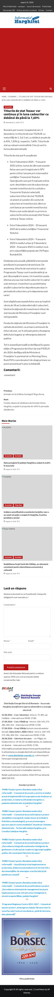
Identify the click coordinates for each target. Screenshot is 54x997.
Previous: (24, 392)
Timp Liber (18, 505)
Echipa (41, 10)
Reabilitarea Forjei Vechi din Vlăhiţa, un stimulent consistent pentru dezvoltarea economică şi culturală (26, 567)
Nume (7, 641)
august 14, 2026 (11, 469)
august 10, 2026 (11, 574)
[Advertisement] (27, 56)
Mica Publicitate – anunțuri (14, 6)
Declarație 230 (9, 10)
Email (31, 641)
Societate (18, 456)
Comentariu (10, 604)
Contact (49, 10)
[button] (4, 88)
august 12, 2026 (11, 521)
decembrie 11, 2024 (13, 122)
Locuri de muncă (33, 6)
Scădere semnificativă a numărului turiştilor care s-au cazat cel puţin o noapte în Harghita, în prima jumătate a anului (26, 515)
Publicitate (46, 6)
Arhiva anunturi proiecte (27, 10)
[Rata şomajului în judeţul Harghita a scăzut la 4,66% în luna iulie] (27, 442)
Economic (8, 107)
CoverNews (39, 989)
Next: (26, 404)
